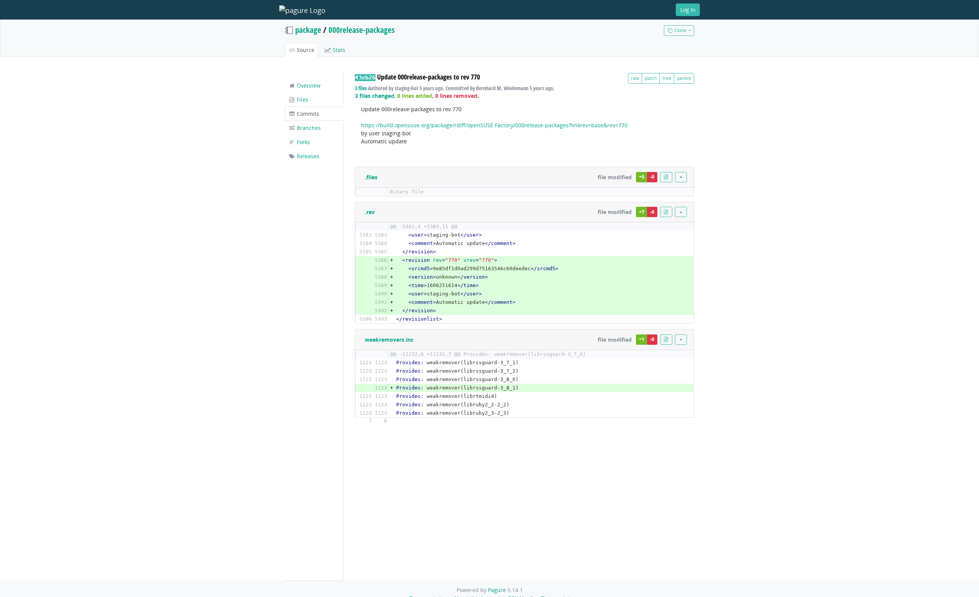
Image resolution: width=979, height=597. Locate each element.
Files (301, 99)
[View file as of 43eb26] (666, 177)
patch (651, 78)
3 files (361, 88)
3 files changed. (375, 95)
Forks (302, 142)
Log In (688, 9)
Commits (307, 113)
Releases (307, 156)
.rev (370, 212)
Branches (308, 127)
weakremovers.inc (389, 339)
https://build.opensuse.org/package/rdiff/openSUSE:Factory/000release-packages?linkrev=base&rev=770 (494, 125)
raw (635, 78)
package (308, 29)
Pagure (497, 590)
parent (684, 78)
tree (666, 78)
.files (371, 177)
